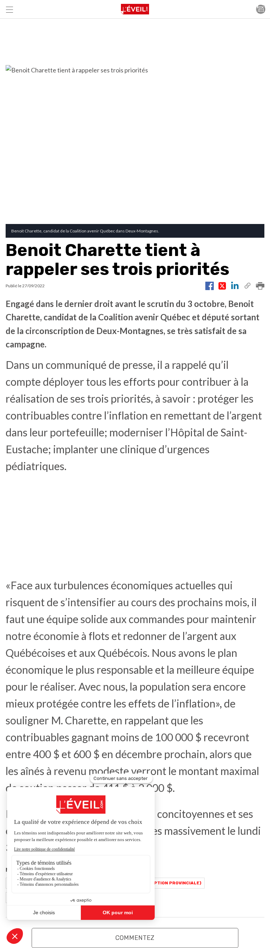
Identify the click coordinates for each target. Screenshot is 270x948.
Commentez (134, 938)
